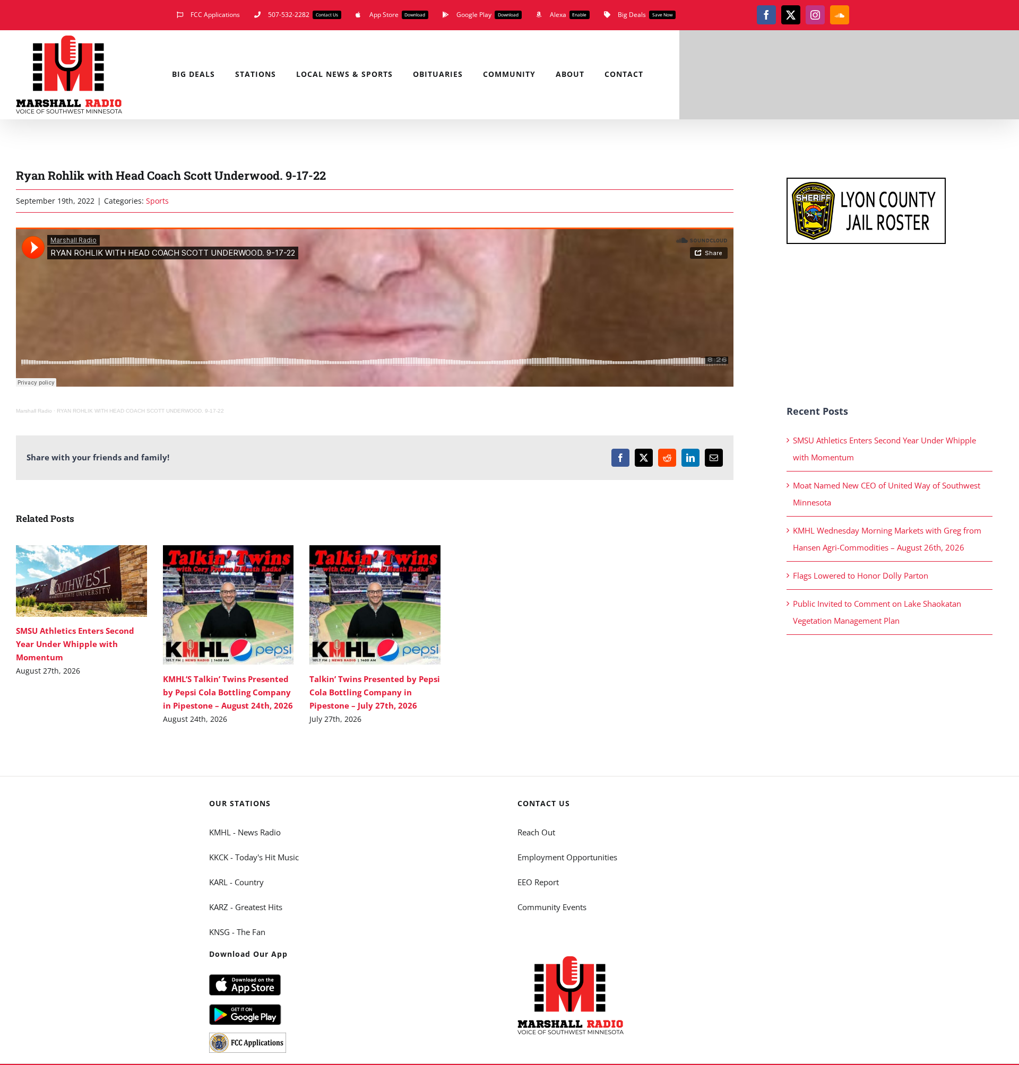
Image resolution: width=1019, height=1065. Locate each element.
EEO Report (538, 882)
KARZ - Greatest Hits (245, 907)
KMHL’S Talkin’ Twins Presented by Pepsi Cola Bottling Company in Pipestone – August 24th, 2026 (212, 605)
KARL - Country (236, 882)
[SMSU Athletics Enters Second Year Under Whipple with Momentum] (81, 580)
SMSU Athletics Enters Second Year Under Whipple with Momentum (66, 581)
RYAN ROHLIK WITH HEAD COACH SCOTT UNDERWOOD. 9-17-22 (140, 411)
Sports (157, 201)
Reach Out (536, 832)
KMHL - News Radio (245, 832)
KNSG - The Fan (237, 932)
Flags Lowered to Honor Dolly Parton (860, 575)
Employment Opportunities (567, 857)
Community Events (551, 907)
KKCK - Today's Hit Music (254, 857)
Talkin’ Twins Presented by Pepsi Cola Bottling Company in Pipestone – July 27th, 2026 (360, 605)
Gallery (97, 581)
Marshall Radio (34, 411)
